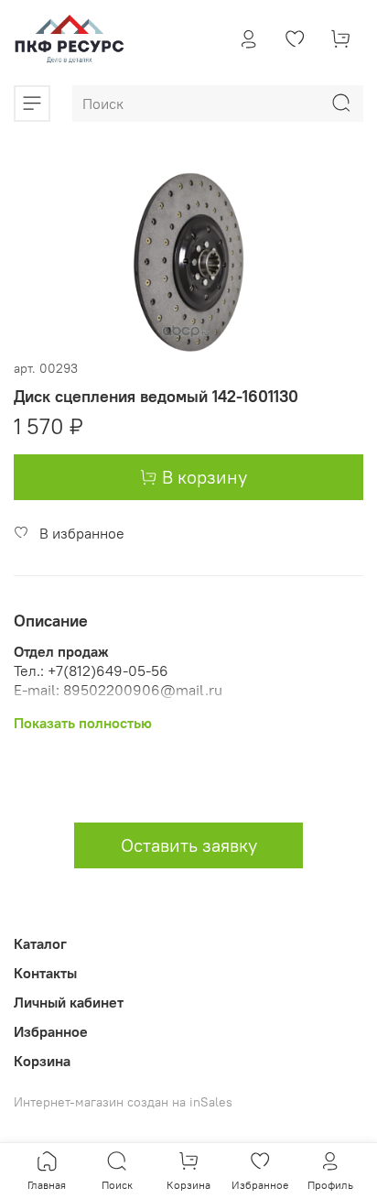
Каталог (40, 943)
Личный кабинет (69, 1002)
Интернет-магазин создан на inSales (123, 1102)
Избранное (51, 1031)
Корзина (42, 1061)
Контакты (45, 973)
